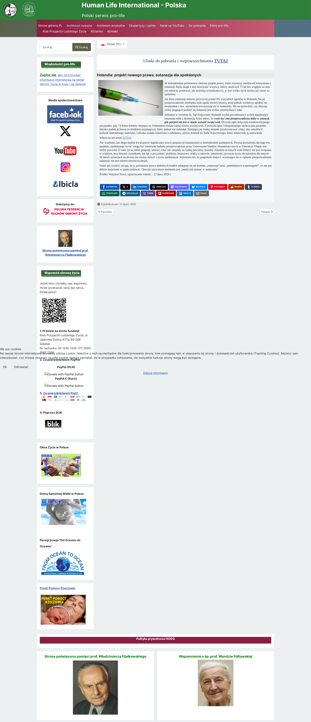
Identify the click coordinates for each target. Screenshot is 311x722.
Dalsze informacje (155, 373)
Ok (5, 367)
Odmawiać (21, 367)
